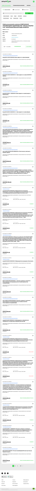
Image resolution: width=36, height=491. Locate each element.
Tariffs (2, 479)
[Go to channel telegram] (8, 473)
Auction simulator (15, 483)
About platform (25, 481)
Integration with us (26, 483)
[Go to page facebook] (2, 473)
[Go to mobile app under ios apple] (4, 477)
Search (29, 13)
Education (3, 483)
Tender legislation (15, 485)
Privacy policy (4, 485)
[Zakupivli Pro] (6, 1)
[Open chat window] (33, 488)
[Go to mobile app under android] (10, 477)
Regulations (14, 481)
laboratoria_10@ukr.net (15, 37)
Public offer (3, 481)
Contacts (13, 479)
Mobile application (26, 479)
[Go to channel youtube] (5, 473)
